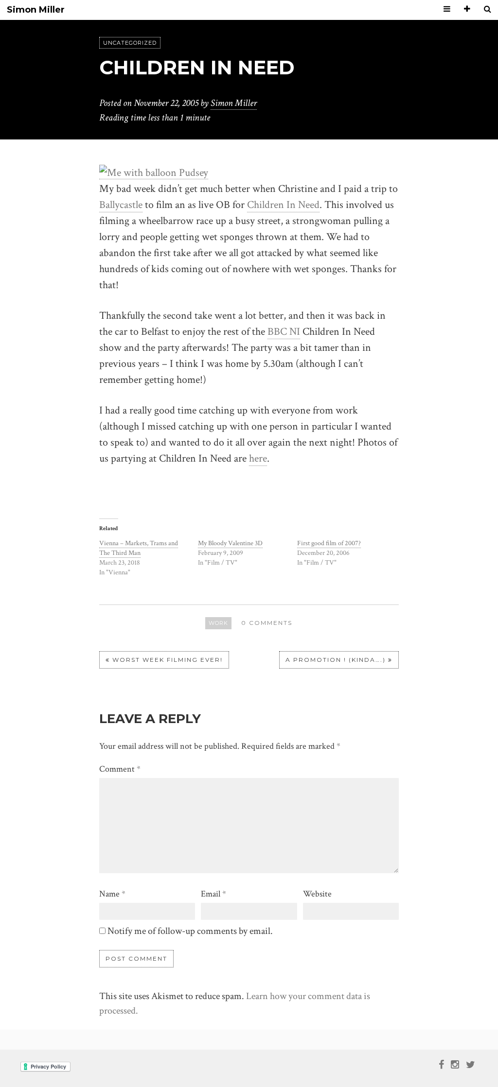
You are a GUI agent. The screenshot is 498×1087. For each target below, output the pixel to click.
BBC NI (283, 332)
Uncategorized (130, 42)
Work (218, 623)
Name (112, 893)
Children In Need (283, 205)
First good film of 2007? (329, 543)
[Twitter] (470, 1063)
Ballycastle (120, 205)
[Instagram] (455, 1063)
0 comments (266, 622)
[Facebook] (441, 1063)
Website (317, 893)
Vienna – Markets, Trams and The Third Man (138, 548)
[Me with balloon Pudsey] (153, 172)
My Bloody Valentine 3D (230, 543)
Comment (120, 769)
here (258, 458)
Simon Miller (36, 10)
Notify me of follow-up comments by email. (190, 931)
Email (213, 893)
